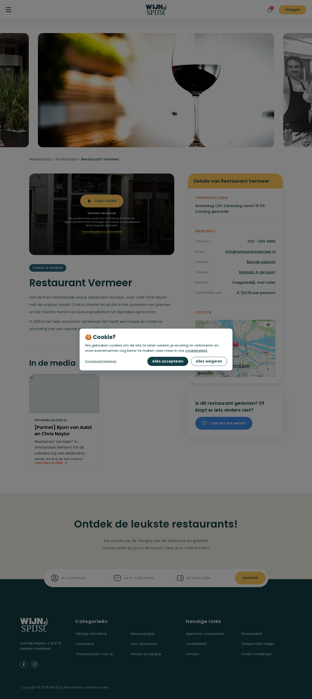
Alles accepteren (167, 361)
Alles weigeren (209, 361)
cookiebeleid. (196, 350)
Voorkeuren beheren (100, 361)
